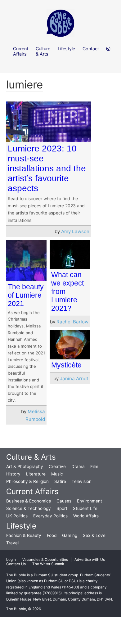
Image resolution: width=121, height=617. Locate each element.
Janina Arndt (74, 378)
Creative (57, 466)
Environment (89, 500)
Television (82, 481)
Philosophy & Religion (27, 481)
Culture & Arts (31, 457)
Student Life (85, 508)
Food (51, 535)
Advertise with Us (89, 559)
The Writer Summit (48, 564)
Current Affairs (32, 491)
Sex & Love (94, 535)
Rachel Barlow (72, 322)
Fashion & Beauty (23, 535)
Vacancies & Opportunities (45, 559)
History (13, 473)
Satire (60, 481)
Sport (61, 508)
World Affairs (86, 515)
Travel (12, 542)
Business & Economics (28, 500)
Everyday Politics (50, 515)
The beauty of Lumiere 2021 (26, 295)
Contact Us (16, 564)
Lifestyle (21, 525)
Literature (36, 473)
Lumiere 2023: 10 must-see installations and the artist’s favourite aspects (47, 168)
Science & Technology (28, 508)
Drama (78, 466)
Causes (63, 500)
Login (11, 559)
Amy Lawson (75, 231)
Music (57, 473)
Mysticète (66, 365)
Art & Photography (24, 466)
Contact (91, 48)
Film (94, 466)
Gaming (69, 535)
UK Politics (17, 515)
